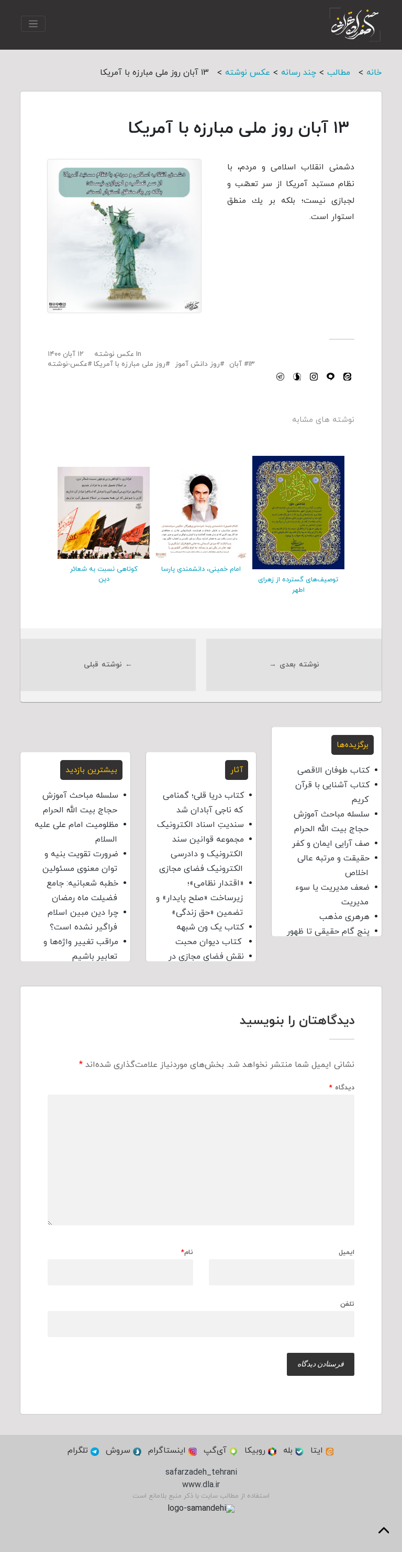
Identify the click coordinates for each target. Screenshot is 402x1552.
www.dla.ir (201, 1485)
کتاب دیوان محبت (209, 942)
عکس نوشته (114, 354)
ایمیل (346, 1252)
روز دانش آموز (197, 364)
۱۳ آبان (242, 364)
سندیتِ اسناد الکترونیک (200, 825)
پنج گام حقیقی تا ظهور (328, 931)
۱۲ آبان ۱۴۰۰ (66, 354)
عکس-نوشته (67, 364)
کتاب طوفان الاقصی (333, 770)
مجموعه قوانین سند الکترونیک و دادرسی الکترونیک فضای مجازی (201, 854)
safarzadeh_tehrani (201, 1472)
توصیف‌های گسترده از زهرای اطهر (298, 584)
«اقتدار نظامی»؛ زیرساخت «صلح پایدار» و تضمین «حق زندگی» (200, 898)
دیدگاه (341, 1088)
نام (187, 1252)
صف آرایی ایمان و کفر (331, 843)
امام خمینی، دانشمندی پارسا (201, 569)
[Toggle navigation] (33, 24)
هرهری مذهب (344, 917)
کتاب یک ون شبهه (210, 927)
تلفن (347, 1304)
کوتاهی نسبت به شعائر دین (104, 574)
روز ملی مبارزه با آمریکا (129, 364)
